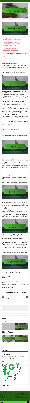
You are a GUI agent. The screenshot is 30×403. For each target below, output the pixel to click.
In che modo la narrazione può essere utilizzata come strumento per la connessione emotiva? (12, 46)
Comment (3, 304)
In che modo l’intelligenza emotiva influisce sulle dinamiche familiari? (9, 38)
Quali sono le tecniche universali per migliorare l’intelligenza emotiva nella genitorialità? (11, 39)
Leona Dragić (3, 333)
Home (1, 392)
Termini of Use (2, 397)
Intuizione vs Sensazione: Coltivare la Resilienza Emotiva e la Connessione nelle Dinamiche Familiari (22, 393)
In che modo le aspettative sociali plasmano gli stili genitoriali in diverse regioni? (10, 48)
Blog (0, 395)
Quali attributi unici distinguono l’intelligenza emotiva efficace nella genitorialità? (11, 43)
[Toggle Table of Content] (23, 36)
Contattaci (1, 394)
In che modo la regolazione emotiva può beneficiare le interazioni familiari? (10, 42)
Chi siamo (1, 393)
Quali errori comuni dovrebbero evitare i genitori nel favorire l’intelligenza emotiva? (10, 50)
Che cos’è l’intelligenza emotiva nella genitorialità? (7, 37)
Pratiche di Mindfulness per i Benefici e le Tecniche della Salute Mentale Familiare (11, 357)
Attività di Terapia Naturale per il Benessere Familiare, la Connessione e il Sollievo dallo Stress (21, 399)
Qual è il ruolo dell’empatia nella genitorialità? (7, 41)
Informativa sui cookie (2, 398)
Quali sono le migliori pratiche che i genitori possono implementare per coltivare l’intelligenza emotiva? (13, 49)
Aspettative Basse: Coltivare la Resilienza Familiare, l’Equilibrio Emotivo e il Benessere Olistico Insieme (22, 398)
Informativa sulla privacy (3, 396)
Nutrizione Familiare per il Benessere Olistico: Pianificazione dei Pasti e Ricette (10, 358)
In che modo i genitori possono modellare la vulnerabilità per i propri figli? (10, 45)
